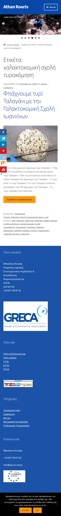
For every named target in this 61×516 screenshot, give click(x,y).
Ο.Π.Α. (6, 369)
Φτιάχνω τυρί (42, 217)
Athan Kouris (15, 7)
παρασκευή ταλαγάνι (25, 227)
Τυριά (22, 217)
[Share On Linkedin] (3, 144)
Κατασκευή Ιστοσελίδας (15, 421)
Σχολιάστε (8, 87)
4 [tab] (32, 38)
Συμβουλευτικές (11, 410)
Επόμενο (57, 24)
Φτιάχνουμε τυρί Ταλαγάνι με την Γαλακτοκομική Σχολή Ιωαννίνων (29, 104)
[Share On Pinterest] (3, 151)
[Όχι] (57, 504)
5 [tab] (35, 38)
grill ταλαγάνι (18, 220)
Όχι (37, 510)
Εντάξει (25, 510)
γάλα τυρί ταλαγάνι (34, 220)
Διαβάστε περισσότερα (19, 199)
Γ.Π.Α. (6, 361)
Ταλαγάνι (15, 217)
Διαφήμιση (9, 414)
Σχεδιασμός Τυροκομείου (16, 425)
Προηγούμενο (3, 24)
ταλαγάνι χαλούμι (21, 230)
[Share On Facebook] (3, 132)
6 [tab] (39, 38)
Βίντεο (7, 418)
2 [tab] (25, 38)
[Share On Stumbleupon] (3, 163)
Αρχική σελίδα (13, 44)
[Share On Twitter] (3, 138)
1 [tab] (22, 38)
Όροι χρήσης (10, 357)
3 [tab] (29, 38)
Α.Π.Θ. (6, 365)
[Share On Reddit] (3, 157)
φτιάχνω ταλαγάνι (20, 234)
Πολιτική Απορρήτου (14, 353)
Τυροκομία (30, 217)
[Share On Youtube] (3, 169)
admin (44, 84)
